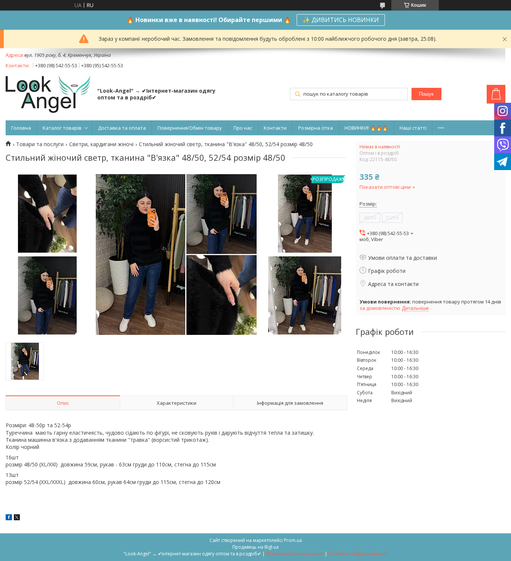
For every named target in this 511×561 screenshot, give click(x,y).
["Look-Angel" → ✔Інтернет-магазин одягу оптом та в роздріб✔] (48, 94)
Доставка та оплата (122, 127)
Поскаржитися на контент (295, 554)
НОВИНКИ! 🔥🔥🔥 (366, 127)
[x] (17, 518)
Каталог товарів (62, 127)
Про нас (242, 127)
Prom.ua (293, 540)
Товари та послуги (40, 144)
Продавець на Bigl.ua (255, 547)
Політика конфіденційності (358, 554)
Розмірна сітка (315, 127)
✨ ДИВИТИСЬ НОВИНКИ (341, 20)
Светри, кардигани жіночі (101, 144)
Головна (21, 127)
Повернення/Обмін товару (189, 127)
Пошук (426, 94)
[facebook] (9, 518)
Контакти (275, 127)
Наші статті (413, 127)
